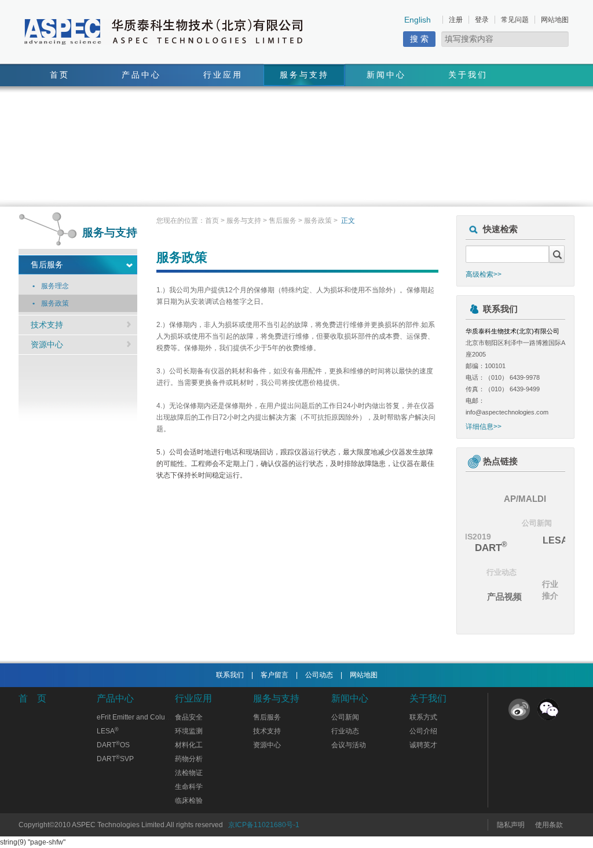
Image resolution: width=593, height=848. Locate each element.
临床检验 (189, 800)
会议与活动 (348, 745)
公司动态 (319, 675)
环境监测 (189, 731)
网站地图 (555, 20)
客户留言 (274, 675)
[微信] (548, 709)
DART (491, 547)
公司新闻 (537, 523)
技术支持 (47, 324)
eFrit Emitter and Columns (137, 717)
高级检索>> (484, 274)
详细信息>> (484, 427)
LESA (558, 539)
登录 (482, 20)
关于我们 (468, 74)
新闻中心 (386, 74)
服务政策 (318, 220)
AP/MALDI (525, 499)
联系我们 (230, 675)
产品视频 (504, 596)
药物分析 (189, 759)
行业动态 (501, 572)
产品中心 (141, 74)
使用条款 (549, 825)
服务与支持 (304, 74)
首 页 (32, 698)
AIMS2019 (471, 536)
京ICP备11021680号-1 (263, 825)
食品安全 (189, 717)
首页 (59, 74)
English (417, 19)
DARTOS (113, 745)
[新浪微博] (519, 709)
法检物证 (189, 773)
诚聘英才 (423, 745)
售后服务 (47, 264)
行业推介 (550, 589)
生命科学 (189, 787)
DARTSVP (115, 759)
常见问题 (515, 20)
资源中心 (47, 344)
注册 (456, 20)
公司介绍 (423, 731)
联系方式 (423, 717)
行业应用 (223, 74)
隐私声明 (511, 825)
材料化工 (189, 745)
